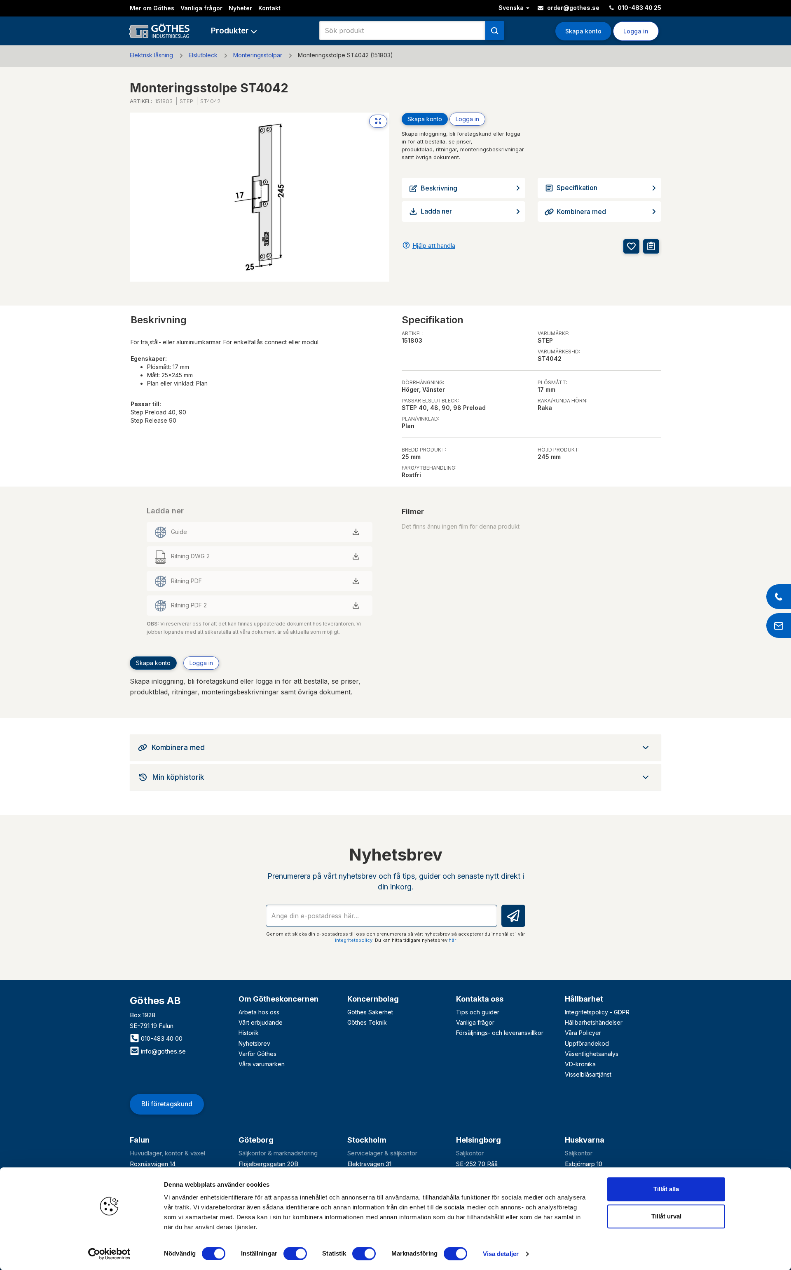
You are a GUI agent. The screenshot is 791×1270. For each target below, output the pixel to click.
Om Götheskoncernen (278, 999)
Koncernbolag (373, 999)
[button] (234, 30)
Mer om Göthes (152, 8)
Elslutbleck (203, 55)
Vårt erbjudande (261, 1022)
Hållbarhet (584, 999)
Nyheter (240, 8)
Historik (249, 1032)
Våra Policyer (583, 1032)
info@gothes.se (162, 1051)
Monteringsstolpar (257, 55)
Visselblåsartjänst (588, 1074)
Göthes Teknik (367, 1022)
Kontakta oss (479, 999)
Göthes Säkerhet (370, 1012)
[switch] (295, 1253)
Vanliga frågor (201, 8)
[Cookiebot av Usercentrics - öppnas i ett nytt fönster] (109, 1254)
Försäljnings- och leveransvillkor (499, 1032)
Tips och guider (477, 1012)
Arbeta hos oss (259, 1012)
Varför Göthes (257, 1053)
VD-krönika (580, 1064)
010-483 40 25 (638, 7)
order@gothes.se (572, 7)
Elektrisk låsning (151, 55)
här (452, 940)
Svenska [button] (511, 7)
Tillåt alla (666, 1188)
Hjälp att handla (433, 245)
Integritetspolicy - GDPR (597, 1012)
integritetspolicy (353, 940)
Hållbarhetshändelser (594, 1022)
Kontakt (269, 8)
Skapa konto (583, 31)
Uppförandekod (587, 1043)
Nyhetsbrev (254, 1043)
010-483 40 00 (161, 1038)
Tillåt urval (666, 1216)
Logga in (467, 118)
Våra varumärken (262, 1064)
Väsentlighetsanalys (591, 1053)
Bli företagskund (166, 1104)
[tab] (395, 747)
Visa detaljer (501, 1253)
